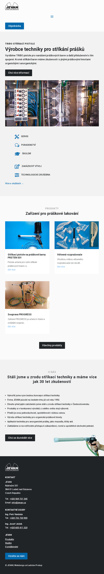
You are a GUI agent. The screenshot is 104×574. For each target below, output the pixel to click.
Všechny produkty (52, 345)
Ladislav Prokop (35, 565)
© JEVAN (9, 565)
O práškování (11, 546)
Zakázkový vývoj (32, 166)
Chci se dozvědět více (20, 437)
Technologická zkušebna (35, 174)
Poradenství (28, 145)
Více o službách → (14, 183)
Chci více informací (18, 72)
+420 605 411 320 (18, 527)
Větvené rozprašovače (69, 254)
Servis (24, 136)
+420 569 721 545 (18, 499)
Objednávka (14, 25)
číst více (11, 269)
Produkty (9, 539)
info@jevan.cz (19, 502)
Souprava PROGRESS (20, 314)
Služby (8, 543)
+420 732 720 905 (18, 518)
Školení (26, 153)
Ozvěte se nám (16, 556)
